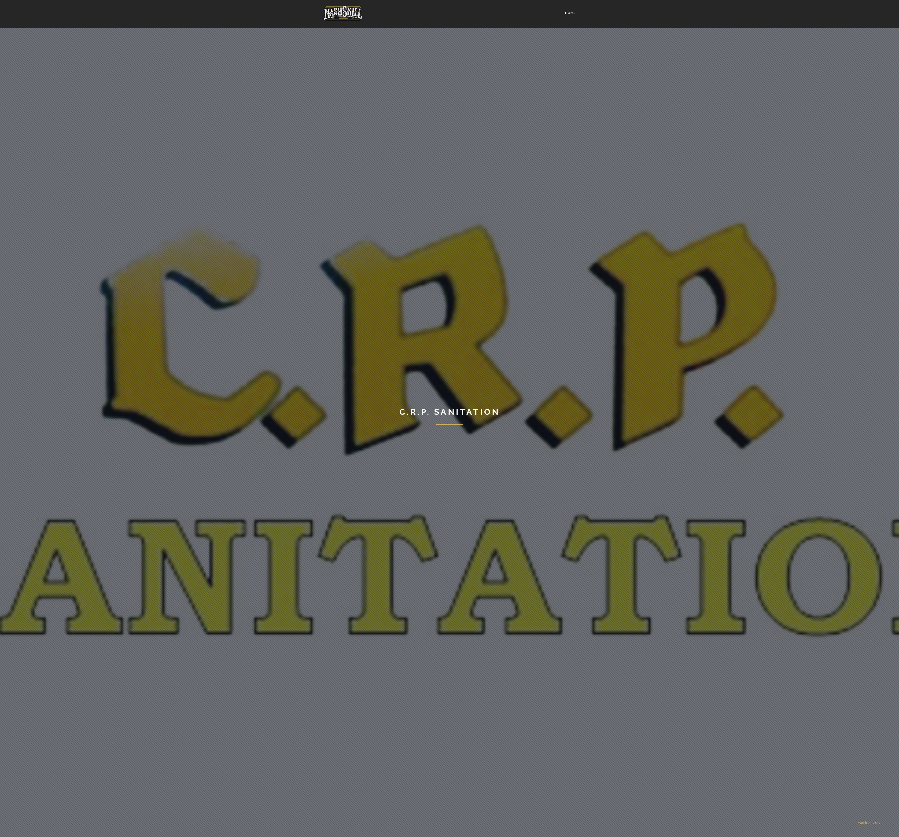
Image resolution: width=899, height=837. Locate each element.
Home (570, 13)
